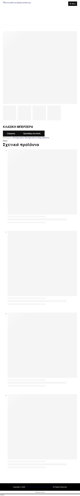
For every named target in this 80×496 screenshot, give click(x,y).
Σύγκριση (11, 134)
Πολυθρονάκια (18, 137)
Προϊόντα (45, 137)
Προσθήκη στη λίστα (31, 134)
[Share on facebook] (9, 141)
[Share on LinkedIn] (14, 141)
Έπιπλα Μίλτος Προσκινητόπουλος (39, 487)
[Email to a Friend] (17, 141)
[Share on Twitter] (11, 141)
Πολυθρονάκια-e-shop (33, 137)
